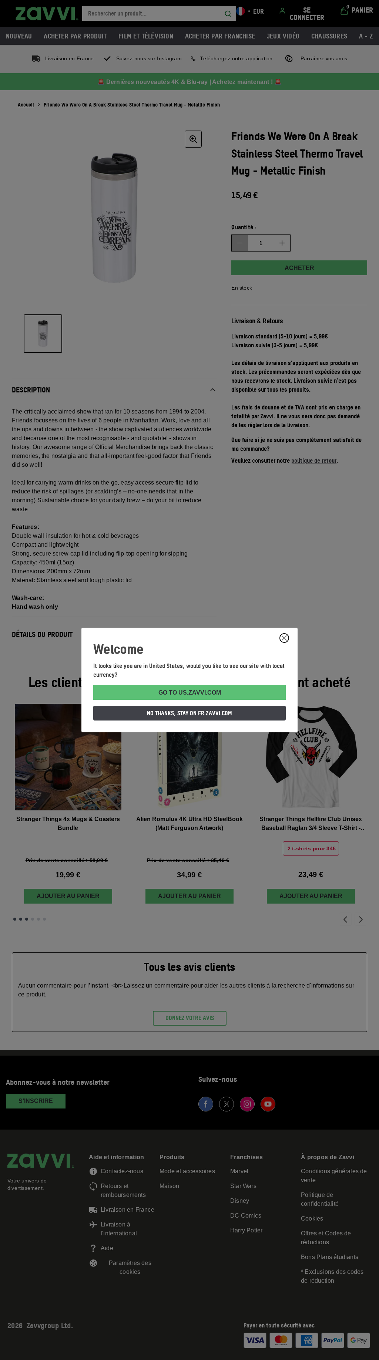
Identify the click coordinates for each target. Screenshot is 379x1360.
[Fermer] (284, 638)
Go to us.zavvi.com (189, 692)
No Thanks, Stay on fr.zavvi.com (189, 713)
